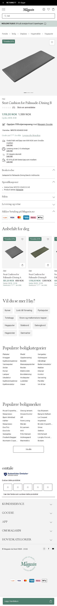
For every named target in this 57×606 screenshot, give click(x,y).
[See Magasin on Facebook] (48, 549)
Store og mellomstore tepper (33, 318)
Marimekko (25, 441)
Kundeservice (13, 504)
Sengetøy (42, 354)
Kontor (41, 374)
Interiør (41, 371)
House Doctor (26, 414)
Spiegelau (7, 434)
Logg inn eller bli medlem (31, 135)
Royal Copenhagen (11, 411)
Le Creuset (42, 417)
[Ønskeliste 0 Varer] (48, 9)
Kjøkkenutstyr (8, 384)
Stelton (41, 431)
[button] (44, 9)
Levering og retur (11, 204)
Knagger (6, 358)
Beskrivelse (8, 170)
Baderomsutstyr (44, 364)
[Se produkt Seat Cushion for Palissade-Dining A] (14, 252)
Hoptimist (42, 421)
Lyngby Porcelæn (45, 437)
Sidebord (24, 325)
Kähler (5, 421)
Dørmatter (25, 333)
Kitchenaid (42, 434)
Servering (42, 378)
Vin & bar (42, 384)
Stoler (5, 368)
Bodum (41, 441)
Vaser (22, 384)
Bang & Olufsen (44, 414)
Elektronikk (25, 371)
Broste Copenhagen (46, 424)
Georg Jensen (26, 411)
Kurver (8, 310)
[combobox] (28, 15)
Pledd (22, 354)
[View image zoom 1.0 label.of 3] (28, 66)
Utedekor (7, 378)
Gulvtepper (42, 358)
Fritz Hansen (25, 434)
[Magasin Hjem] (28, 10)
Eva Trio (6, 427)
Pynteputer (43, 310)
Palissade (19, 190)
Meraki (23, 424)
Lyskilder (24, 381)
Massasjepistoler (27, 364)
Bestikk (23, 361)
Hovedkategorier (16, 539)
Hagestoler (10, 333)
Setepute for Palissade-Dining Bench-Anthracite (20, 175)
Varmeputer (8, 364)
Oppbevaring (26, 358)
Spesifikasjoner (10, 182)
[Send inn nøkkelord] (5, 16)
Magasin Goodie (45, 124)
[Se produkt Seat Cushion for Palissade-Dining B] (40, 252)
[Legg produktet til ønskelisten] (52, 42)
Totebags (9, 318)
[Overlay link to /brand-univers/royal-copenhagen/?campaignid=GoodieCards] (28, 24)
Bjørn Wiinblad (9, 417)
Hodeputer (24, 378)
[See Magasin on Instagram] (44, 549)
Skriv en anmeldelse (26, 108)
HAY (22, 431)
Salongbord (40, 325)
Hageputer (10, 325)
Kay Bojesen (43, 411)
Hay (3, 99)
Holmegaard (25, 437)
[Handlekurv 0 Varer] (53, 9)
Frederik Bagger (9, 437)
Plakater (6, 354)
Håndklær (42, 361)
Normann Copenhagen (12, 441)
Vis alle (28, 449)
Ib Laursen (24, 427)
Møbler (41, 368)
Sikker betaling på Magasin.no (18, 211)
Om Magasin (11, 530)
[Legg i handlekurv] (22, 265)
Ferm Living (25, 421)
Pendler (41, 381)
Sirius (40, 427)
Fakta (5, 196)
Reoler (23, 368)
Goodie (8, 512)
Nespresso (7, 414)
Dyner (5, 371)
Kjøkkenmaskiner (10, 361)
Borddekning (25, 374)
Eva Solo (6, 431)
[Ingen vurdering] (7, 107)
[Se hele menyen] (3, 9)
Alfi (21, 417)
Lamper (6, 374)
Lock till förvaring (24, 310)
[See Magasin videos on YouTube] (53, 549)
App (4, 521)
